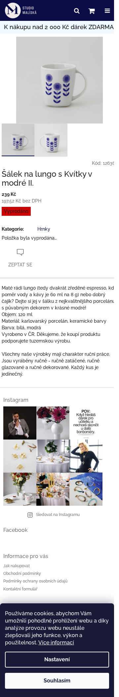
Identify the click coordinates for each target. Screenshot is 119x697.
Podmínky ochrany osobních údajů (35, 581)
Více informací (56, 642)
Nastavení (57, 659)
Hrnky (43, 229)
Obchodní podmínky (22, 573)
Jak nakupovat (16, 566)
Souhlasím (57, 680)
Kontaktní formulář (20, 589)
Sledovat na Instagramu (58, 514)
